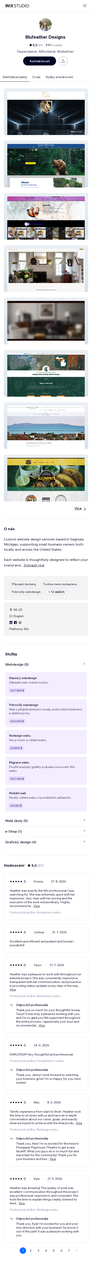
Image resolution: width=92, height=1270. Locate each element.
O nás (36, 77)
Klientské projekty (15, 77)
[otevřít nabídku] (84, 6)
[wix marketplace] (17, 5)
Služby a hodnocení (59, 77)
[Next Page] (77, 1250)
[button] (46, 111)
